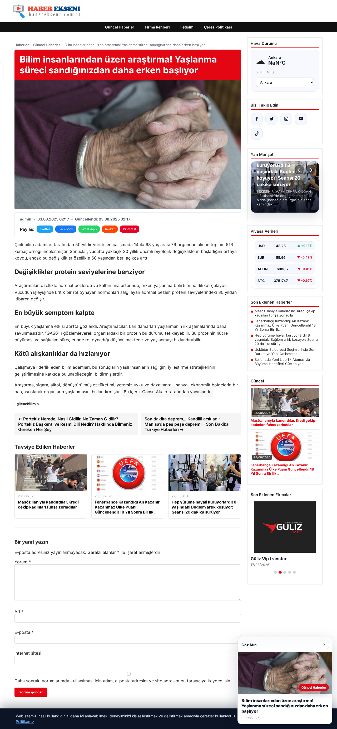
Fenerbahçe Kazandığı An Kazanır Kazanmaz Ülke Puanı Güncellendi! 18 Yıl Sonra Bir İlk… (285, 325)
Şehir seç (265, 72)
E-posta (24, 632)
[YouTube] (301, 119)
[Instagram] (286, 119)
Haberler (21, 45)
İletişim (187, 27)
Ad (18, 611)
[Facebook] (257, 119)
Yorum (22, 561)
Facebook (65, 229)
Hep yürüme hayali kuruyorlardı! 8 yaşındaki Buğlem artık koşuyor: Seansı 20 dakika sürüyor (286, 339)
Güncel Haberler (119, 27)
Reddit (110, 229)
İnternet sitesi (27, 653)
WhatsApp (89, 229)
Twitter (45, 229)
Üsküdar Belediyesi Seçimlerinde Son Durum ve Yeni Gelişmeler (285, 351)
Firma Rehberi (157, 27)
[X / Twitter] (271, 119)
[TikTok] (257, 134)
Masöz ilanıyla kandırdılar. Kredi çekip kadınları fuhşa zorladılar (285, 313)
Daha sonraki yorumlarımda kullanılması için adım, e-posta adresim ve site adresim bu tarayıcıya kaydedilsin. (122, 680)
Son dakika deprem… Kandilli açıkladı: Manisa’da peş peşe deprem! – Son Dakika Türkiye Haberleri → (187, 424)
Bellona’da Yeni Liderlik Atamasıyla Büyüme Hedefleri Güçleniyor (282, 361)
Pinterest (129, 229)
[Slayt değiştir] (275, 572)
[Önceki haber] (299, 169)
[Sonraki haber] (310, 169)
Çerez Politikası (218, 27)
